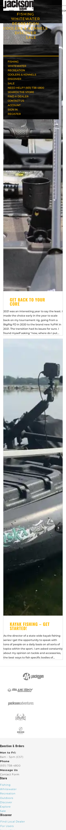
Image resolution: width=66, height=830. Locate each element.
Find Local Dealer (12, 821)
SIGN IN (13, 109)
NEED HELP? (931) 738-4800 (12, 11)
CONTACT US (16, 100)
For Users (7, 826)
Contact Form (9, 774)
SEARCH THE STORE (21, 92)
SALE (31, 37)
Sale (3, 811)
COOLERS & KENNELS (25, 28)
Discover (6, 802)
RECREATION (25, 23)
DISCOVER (25, 33)
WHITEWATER (17, 66)
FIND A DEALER (18, 96)
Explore (5, 806)
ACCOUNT (14, 105)
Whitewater (8, 789)
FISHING (13, 61)
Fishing (5, 784)
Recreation (8, 793)
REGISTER (14, 113)
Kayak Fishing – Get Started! (30, 626)
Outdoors (6, 798)
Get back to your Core (27, 301)
